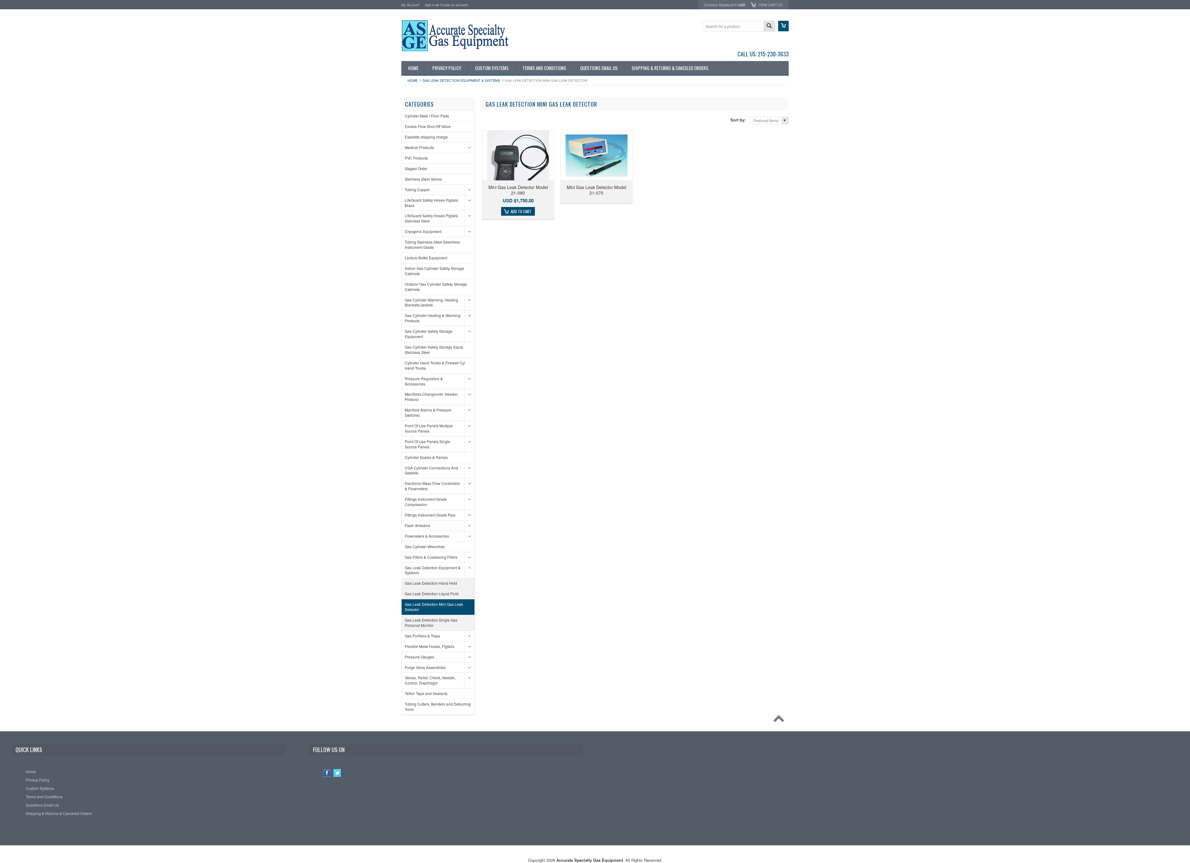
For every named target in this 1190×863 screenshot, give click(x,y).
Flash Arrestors (417, 525)
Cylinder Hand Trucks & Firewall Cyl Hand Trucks (435, 365)
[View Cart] (783, 26)
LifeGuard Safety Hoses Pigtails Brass (431, 202)
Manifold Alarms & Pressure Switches (428, 412)
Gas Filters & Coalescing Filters (431, 557)
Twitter (337, 773)
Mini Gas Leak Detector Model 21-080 (518, 190)
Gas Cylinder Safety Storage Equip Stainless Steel (434, 349)
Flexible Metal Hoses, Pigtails (429, 646)
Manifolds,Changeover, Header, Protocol (431, 396)
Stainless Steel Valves (423, 179)
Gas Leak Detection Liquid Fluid (432, 593)
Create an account (454, 4)
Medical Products (419, 147)
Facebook (327, 773)
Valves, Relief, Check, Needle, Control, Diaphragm (430, 680)
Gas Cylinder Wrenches (425, 546)
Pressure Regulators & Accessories (424, 381)
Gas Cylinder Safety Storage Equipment (428, 333)
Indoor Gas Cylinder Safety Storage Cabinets (434, 271)
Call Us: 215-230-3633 (763, 54)
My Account (410, 4)
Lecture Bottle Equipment (426, 257)
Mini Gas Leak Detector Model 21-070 (596, 190)
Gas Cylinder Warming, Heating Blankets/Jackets (431, 302)
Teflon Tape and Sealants (426, 693)
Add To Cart (521, 211)
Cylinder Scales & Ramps (426, 457)
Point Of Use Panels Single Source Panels (427, 444)
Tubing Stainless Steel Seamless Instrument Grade (432, 244)
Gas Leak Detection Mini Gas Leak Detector (434, 606)
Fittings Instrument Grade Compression (426, 501)
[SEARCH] (769, 26)
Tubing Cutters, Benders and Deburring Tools (438, 706)
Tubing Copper (417, 189)
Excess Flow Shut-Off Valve (428, 126)
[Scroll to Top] (780, 720)
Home (413, 80)
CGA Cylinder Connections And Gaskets (431, 470)
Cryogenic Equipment (423, 231)
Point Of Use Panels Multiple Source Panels (429, 428)
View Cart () (770, 4)
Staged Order (416, 168)
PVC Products (416, 158)
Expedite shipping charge (426, 136)
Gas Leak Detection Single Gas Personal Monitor (431, 622)
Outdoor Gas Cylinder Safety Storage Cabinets (436, 286)
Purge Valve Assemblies (425, 667)
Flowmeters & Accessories (427, 536)
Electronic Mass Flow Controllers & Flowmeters (432, 486)
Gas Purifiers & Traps (422, 635)
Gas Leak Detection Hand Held (431, 583)
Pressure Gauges (419, 656)
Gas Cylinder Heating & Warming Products (433, 318)
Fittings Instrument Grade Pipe (430, 514)
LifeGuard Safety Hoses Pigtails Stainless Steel (431, 218)
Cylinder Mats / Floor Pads (427, 115)
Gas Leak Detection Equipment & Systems (461, 80)
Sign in (430, 4)
